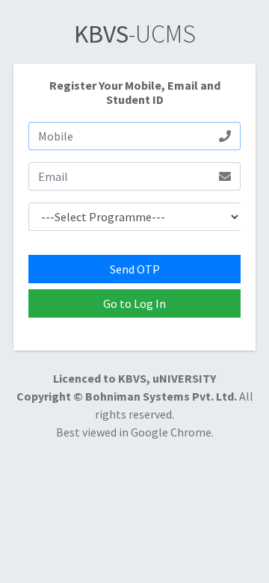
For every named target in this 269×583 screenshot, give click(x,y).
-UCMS (135, 33)
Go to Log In (134, 303)
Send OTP (135, 269)
